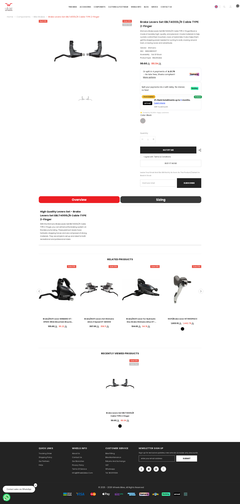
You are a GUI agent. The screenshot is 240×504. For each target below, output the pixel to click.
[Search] (224, 6)
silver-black (182, 329)
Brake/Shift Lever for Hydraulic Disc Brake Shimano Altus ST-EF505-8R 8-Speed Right (141, 320)
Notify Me (168, 150)
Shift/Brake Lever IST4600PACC (182, 319)
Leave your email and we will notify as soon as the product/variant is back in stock (170, 174)
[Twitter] (163, 469)
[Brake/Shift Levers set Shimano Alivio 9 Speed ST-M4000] (99, 289)
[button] (39, 291)
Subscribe (189, 183)
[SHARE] (198, 150)
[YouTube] (156, 469)
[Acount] (230, 7)
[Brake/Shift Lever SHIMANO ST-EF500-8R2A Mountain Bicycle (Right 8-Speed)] (57, 289)
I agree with (148, 157)
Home (10, 16)
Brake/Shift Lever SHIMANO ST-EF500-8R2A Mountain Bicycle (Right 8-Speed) (57, 320)
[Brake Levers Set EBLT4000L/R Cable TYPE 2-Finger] (120, 383)
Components (23, 16)
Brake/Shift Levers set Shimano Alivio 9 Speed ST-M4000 (99, 320)
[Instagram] (148, 469)
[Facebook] (141, 469)
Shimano (152, 48)
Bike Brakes (39, 16)
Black (143, 121)
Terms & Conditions (162, 157)
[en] (216, 6)
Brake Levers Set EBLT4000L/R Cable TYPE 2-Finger (73, 16)
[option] (85, 51)
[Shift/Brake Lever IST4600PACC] (182, 289)
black (120, 426)
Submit (187, 458)
